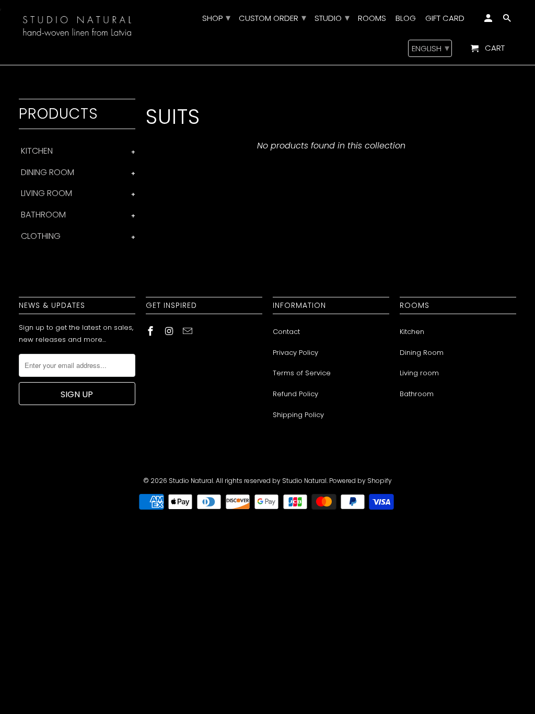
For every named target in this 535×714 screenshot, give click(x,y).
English (430, 47)
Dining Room (422, 353)
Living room (419, 373)
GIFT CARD (444, 19)
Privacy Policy (295, 353)
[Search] (508, 20)
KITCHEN (37, 151)
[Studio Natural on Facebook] (151, 331)
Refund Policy (295, 394)
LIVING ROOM (46, 193)
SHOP (215, 18)
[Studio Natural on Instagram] (170, 331)
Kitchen (412, 332)
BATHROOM (43, 215)
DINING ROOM (47, 172)
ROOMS (372, 19)
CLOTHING (41, 236)
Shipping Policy (298, 415)
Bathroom (417, 394)
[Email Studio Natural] (188, 331)
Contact (286, 332)
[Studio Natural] (77, 24)
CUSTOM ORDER (272, 18)
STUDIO (331, 18)
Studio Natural (191, 480)
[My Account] (489, 20)
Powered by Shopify (360, 480)
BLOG (406, 19)
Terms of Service (302, 373)
